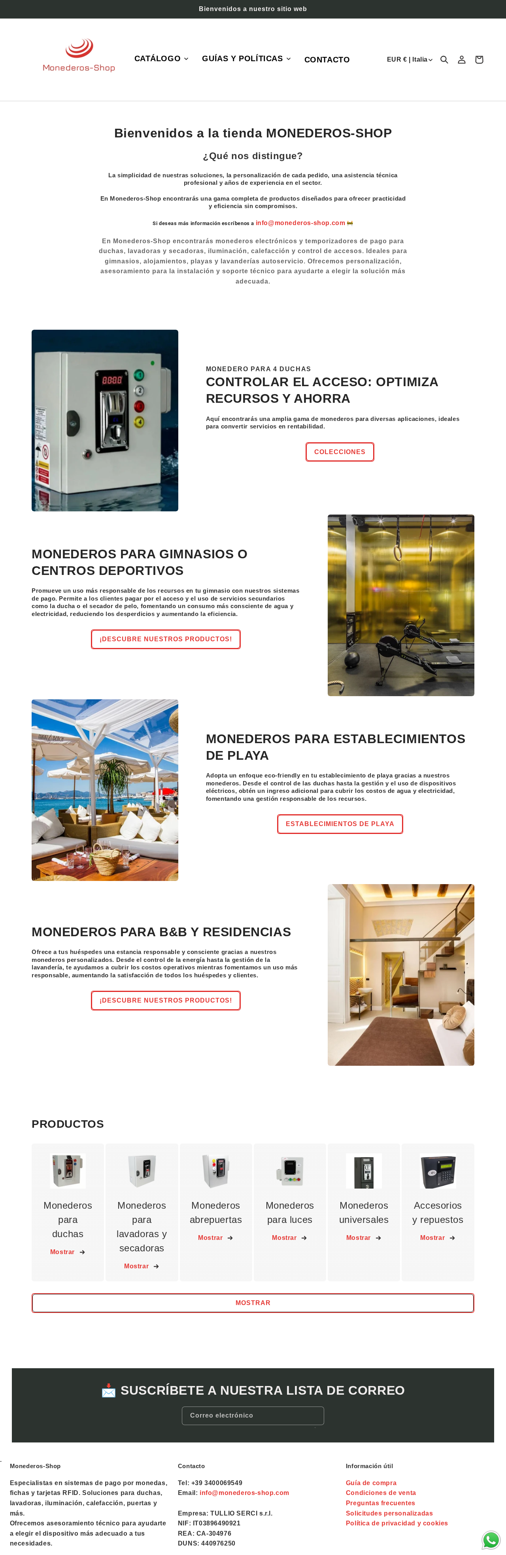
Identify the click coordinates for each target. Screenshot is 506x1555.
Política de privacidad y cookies (397, 1523)
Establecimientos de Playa (340, 824)
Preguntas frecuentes (380, 1503)
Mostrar (62, 1252)
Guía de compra (371, 1483)
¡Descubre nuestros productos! (166, 639)
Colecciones (340, 452)
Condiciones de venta (381, 1492)
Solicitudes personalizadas (389, 1513)
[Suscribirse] (315, 1427)
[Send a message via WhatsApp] (491, 1540)
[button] (161, 58)
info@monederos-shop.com (301, 223)
